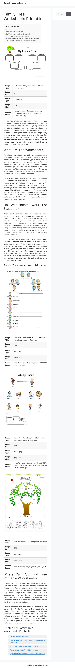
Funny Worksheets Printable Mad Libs (24, 650)
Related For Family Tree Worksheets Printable (22, 40)
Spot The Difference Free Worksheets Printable (27, 654)
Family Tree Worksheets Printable (19, 36)
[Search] (68, 14)
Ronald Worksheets (15, 3)
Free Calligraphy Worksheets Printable (24, 646)
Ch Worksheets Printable (19, 637)
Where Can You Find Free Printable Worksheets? (22, 38)
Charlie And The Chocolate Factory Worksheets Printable (27, 641)
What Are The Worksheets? (15, 32)
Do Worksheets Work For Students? (18, 34)
